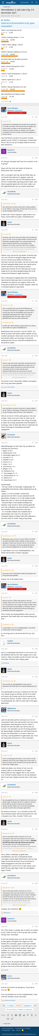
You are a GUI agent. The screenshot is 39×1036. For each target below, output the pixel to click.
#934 (36, 716)
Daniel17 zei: (6, 305)
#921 (36, 117)
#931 (36, 593)
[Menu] (3, 2)
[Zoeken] (36, 2)
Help (13, 1030)
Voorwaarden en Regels (22, 1028)
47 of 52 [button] (18, 1006)
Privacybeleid (6, 1030)
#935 (36, 751)
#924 (36, 230)
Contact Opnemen (7, 1028)
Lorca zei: (5, 234)
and (9, 387)
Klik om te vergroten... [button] (20, 251)
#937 (36, 829)
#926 (36, 356)
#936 (36, 792)
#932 (36, 649)
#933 (36, 677)
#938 (36, 883)
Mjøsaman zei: (7, 833)
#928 (36, 443)
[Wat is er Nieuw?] (32, 2)
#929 (36, 532)
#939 (36, 926)
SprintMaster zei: (7, 204)
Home (18, 1030)
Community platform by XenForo (19, 1034)
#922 (36, 158)
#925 (36, 301)
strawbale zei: (6, 322)
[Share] (32, 117)
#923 (36, 199)
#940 (36, 984)
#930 (36, 566)
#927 (36, 401)
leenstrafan (6, 16)
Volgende (27, 1006)
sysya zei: (5, 121)
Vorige (11, 1006)
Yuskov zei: (6, 755)
